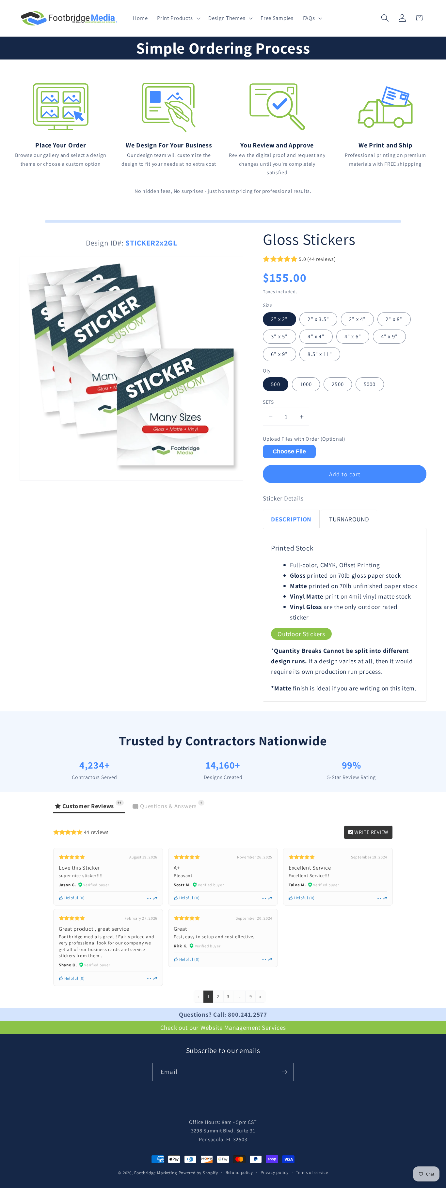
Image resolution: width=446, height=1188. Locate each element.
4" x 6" (352, 336)
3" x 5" (279, 336)
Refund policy (239, 1172)
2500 (338, 384)
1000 (306, 384)
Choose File (289, 451)
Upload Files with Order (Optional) (304, 439)
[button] (178, 18)
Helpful (70, 898)
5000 (370, 384)
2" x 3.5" (318, 319)
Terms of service (312, 1172)
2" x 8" (394, 319)
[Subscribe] (284, 1072)
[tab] (291, 519)
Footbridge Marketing (155, 1173)
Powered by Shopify (198, 1173)
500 (275, 384)
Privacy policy (275, 1172)
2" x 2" (279, 319)
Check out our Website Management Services (223, 1027)
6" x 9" (279, 354)
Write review (371, 832)
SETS (268, 402)
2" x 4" (357, 319)
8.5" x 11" (320, 354)
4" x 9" (389, 336)
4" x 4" (316, 336)
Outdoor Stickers (301, 634)
